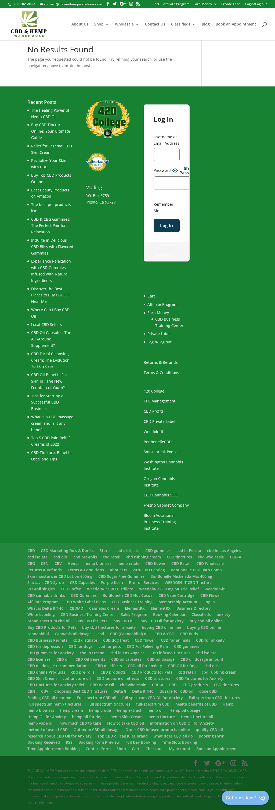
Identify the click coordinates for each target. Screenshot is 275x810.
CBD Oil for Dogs (183, 665)
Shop (99, 24)
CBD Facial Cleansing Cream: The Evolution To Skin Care (50, 360)
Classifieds (180, 24)
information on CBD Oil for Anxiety (182, 723)
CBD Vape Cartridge (176, 595)
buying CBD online (204, 627)
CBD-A (235, 557)
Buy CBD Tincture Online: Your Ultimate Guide (50, 131)
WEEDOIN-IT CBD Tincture (188, 582)
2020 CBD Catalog (149, 569)
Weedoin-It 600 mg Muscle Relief (169, 588)
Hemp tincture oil (197, 716)
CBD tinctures (179, 557)
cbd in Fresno (188, 550)
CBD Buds (189, 633)
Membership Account (178, 601)
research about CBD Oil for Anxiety (59, 736)
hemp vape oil (40, 723)
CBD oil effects (108, 665)
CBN (45, 563)
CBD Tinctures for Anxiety (199, 678)
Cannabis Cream (104, 608)
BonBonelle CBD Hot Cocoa (128, 595)
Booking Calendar (169, 614)
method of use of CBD (47, 729)
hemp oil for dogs (88, 716)
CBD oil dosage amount (201, 659)
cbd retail (111, 557)
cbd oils (60, 557)
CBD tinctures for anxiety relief (55, 684)
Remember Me (163, 207)
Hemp (73, 563)
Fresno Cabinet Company (166, 505)
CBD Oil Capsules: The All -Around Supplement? (51, 339)
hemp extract (129, 710)
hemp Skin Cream (126, 716)
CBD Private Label (159, 421)
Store (105, 550)
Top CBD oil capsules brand (122, 736)
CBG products (195, 684)
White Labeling (41, 614)
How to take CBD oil (125, 723)
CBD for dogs (81, 646)
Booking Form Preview (99, 742)
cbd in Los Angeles (224, 550)
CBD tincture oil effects (118, 678)
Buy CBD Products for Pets (51, 627)
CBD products (113, 672)
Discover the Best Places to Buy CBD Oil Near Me (50, 295)
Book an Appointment (236, 24)
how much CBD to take (80, 723)
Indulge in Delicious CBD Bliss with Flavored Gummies (52, 247)
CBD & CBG (164, 633)
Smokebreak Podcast (162, 451)
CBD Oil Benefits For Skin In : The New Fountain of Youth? (49, 381)
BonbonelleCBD (158, 441)
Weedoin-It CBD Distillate (110, 588)
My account (179, 748)
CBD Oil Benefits (90, 659)
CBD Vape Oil (102, 684)
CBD (31, 550)
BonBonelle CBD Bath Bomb (196, 569)
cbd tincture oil (77, 678)
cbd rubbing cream (143, 557)
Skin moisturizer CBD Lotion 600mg (59, 576)
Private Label (231, 4)
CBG (31, 563)
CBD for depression (45, 646)
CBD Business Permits (47, 640)
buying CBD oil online (161, 627)
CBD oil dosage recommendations (58, 665)
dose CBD (208, 691)
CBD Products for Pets (152, 672)
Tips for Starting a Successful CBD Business (47, 402)
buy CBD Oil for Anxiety (162, 620)
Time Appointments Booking (53, 748)
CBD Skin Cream (42, 678)
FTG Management (159, 401)
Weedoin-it (153, 431)
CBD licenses (38, 659)
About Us (79, 24)
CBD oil (63, 659)
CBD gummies (158, 550)
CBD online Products (46, 672)
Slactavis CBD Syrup (45, 582)
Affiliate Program (176, 4)
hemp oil (155, 710)
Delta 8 (119, 691)
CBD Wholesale (210, 563)
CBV (58, 563)
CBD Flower (210, 595)
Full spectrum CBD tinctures (214, 697)
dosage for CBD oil (176, 691)
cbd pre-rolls (85, 557)
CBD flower (155, 563)
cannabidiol (38, 633)
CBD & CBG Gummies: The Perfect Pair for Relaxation (50, 226)
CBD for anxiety (210, 640)
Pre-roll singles (41, 588)
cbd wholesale (211, 557)
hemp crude (128, 563)
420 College (154, 391)
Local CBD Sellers (46, 324)
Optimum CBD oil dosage (97, 729)
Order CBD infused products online (157, 729)
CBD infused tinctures (170, 652)
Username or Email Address (166, 140)
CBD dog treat (116, 640)
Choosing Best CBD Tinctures (80, 691)
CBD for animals (175, 640)
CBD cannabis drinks (46, 595)
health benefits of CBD (196, 704)
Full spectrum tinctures (109, 704)
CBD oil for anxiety (145, 665)
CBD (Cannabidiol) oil (129, 633)
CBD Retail (180, 563)
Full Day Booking (140, 742)
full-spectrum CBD (152, 704)
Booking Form (211, 736)
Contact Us (155, 24)
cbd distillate (127, 550)
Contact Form (98, 748)
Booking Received (43, 742)
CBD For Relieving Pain (147, 646)
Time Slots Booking (179, 742)
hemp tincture (162, 716)
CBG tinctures (226, 684)
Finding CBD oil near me (49, 697)
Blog (206, 24)
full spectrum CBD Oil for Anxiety (152, 697)
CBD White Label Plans (85, 601)
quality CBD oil (209, 729)
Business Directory (193, 608)
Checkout (154, 748)
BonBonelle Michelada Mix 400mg (181, 576)
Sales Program (134, 614)
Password (162, 170)
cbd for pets (110, 646)
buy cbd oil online (206, 620)
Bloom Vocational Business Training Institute (160, 522)
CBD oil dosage (161, 659)
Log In (209, 601)
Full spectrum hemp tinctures (54, 704)
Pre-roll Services (144, 582)
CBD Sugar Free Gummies (121, 576)
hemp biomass (98, 563)
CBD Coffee (71, 588)
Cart (136, 748)
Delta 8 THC (143, 691)
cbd (100, 633)
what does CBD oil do (173, 736)
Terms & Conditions (161, 372)
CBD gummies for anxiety (50, 652)
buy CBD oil (124, 620)
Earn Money (202, 4)
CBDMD (76, 608)
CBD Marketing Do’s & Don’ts (67, 550)
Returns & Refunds (161, 362)
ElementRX (135, 608)
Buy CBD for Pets (91, 620)
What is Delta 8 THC (45, 608)
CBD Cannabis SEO (161, 494)
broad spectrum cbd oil (48, 620)
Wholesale (124, 24)
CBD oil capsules (126, 659)
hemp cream (71, 710)
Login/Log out (256, 4)
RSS (69, 742)
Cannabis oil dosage (73, 633)
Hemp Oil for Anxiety (46, 716)
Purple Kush (112, 582)
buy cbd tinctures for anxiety (109, 627)
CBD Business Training (132, 601)
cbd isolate (37, 557)
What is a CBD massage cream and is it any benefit (52, 423)
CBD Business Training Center (88, 614)
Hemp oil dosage (184, 710)
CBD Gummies (84, 595)
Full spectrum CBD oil (96, 697)
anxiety (223, 614)
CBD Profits (154, 411)
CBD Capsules (82, 582)
